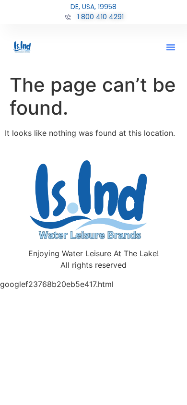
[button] (171, 47)
